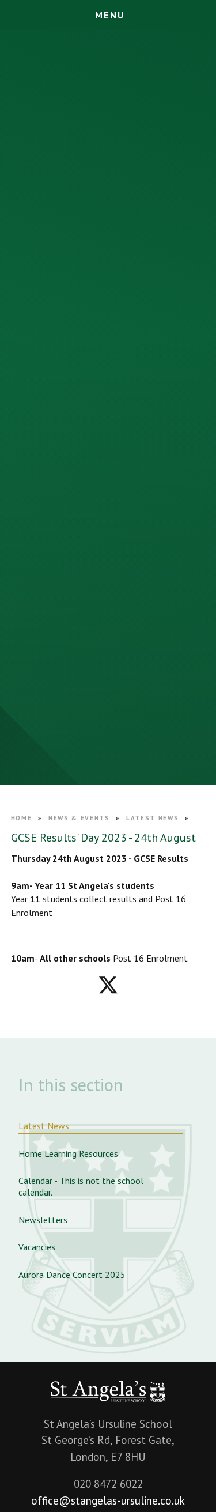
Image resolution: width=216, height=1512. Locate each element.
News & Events (78, 818)
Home (21, 818)
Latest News (152, 818)
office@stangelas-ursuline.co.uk (108, 1500)
